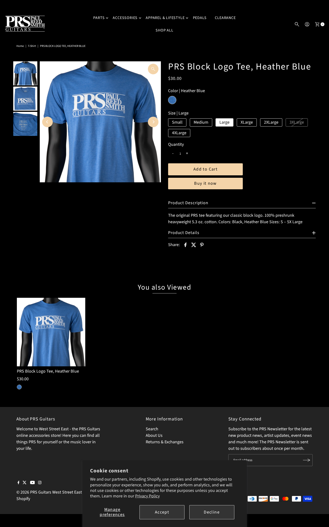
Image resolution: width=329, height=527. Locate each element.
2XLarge (271, 122)
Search (152, 429)
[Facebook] (19, 483)
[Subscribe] (307, 460)
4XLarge (179, 133)
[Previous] (47, 122)
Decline (211, 512)
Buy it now (205, 183)
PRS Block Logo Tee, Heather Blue (48, 371)
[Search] (297, 24)
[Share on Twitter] (193, 244)
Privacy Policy (147, 496)
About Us (154, 435)
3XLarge (297, 122)
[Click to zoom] (153, 69)
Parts (99, 17)
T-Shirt (32, 46)
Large (224, 122)
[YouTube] (32, 483)
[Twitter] (24, 483)
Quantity (176, 144)
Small (177, 122)
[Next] (153, 122)
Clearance (225, 17)
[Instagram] (39, 483)
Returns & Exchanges (165, 442)
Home (20, 46)
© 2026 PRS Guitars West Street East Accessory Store (64, 492)
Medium (201, 122)
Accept (162, 512)
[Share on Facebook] (185, 244)
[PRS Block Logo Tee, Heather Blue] (51, 332)
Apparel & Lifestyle (165, 17)
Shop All (164, 30)
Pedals (200, 17)
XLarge (247, 122)
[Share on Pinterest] (201, 244)
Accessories (125, 17)
